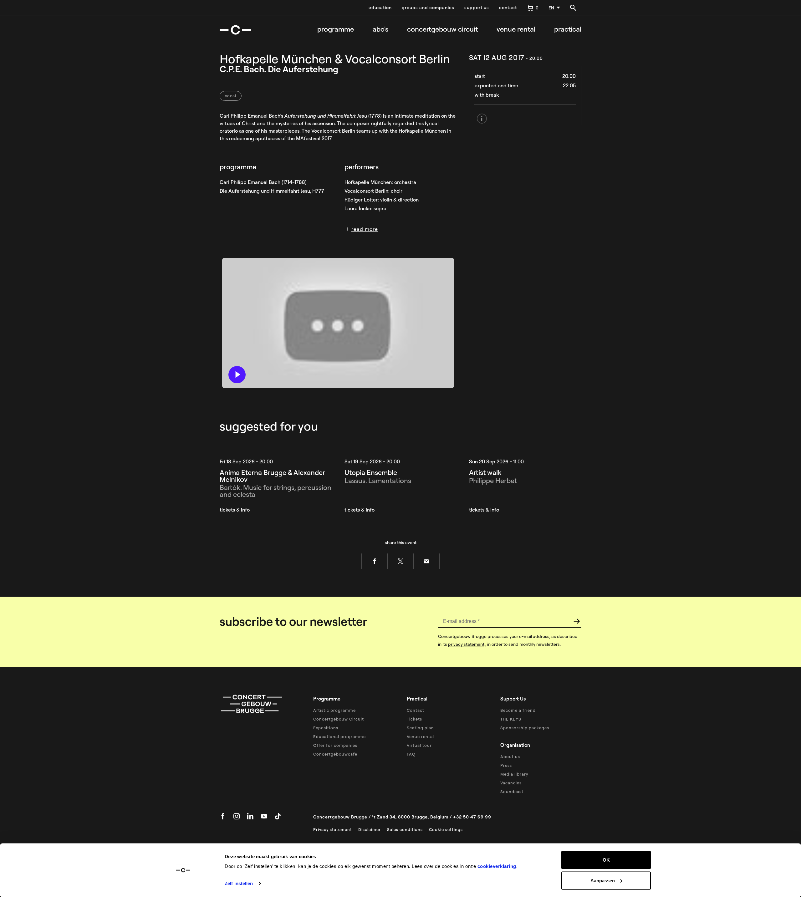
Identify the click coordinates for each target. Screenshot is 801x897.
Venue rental (516, 29)
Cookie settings (446, 829)
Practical (567, 29)
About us (510, 756)
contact (508, 7)
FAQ (411, 754)
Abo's (380, 29)
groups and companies (428, 7)
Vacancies (511, 782)
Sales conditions (405, 829)
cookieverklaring (496, 866)
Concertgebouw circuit (442, 29)
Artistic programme (334, 710)
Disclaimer (369, 829)
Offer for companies (335, 745)
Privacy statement (332, 829)
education (380, 7)
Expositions (325, 727)
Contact (415, 710)
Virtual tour (419, 745)
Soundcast (511, 791)
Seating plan (420, 727)
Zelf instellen (239, 883)
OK (606, 860)
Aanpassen (602, 880)
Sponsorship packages (524, 727)
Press (506, 765)
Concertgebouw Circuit (338, 718)
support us (476, 7)
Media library (514, 774)
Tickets (414, 718)
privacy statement (466, 644)
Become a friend (518, 710)
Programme (335, 29)
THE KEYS (510, 718)
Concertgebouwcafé (335, 754)
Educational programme (339, 736)
